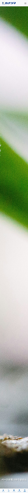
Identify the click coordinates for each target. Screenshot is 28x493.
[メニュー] (25, 3)
